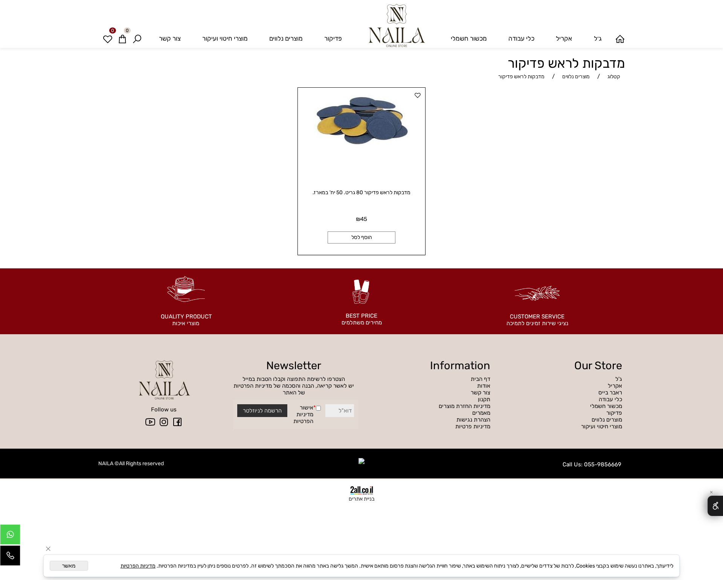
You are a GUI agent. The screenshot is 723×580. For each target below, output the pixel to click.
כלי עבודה (521, 38)
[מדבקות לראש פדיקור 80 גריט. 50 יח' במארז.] (361, 143)
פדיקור (333, 38)
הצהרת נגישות (473, 419)
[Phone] (10, 557)
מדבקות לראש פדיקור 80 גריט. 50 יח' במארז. (361, 192)
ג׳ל (598, 38)
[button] (361, 237)
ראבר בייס (610, 392)
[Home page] (620, 38)
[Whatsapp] (10, 536)
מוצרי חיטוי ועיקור (225, 38)
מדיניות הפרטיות (303, 418)
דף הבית (480, 379)
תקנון (484, 399)
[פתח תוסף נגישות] (715, 506)
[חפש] (137, 38)
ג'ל (618, 379)
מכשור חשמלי (469, 38)
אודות (483, 385)
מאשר (69, 566)
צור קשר (170, 38)
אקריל (564, 38)
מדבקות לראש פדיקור (566, 63)
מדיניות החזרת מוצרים (464, 406)
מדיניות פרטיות (472, 426)
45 (363, 219)
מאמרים (481, 413)
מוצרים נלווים (286, 38)
